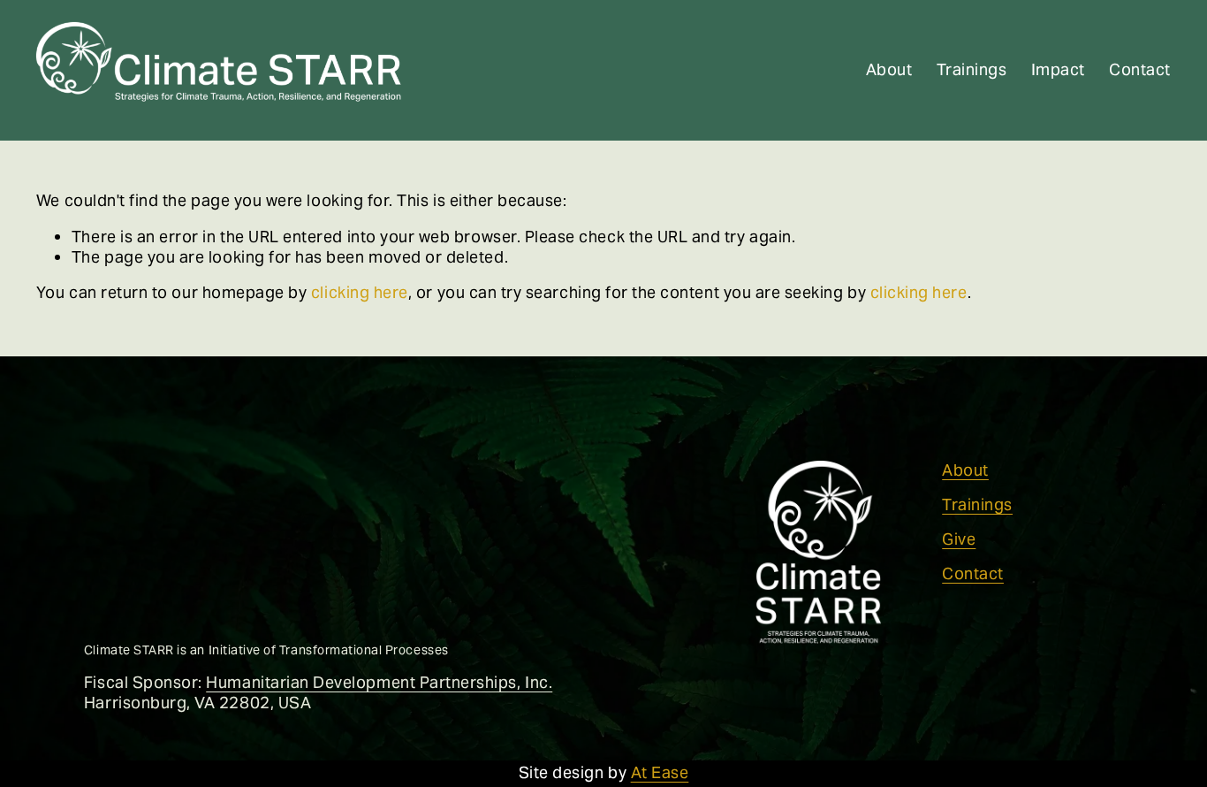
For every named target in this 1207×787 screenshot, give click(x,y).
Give (958, 539)
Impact (1058, 69)
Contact (1140, 69)
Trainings (972, 69)
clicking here (359, 292)
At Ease (660, 773)
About (889, 69)
